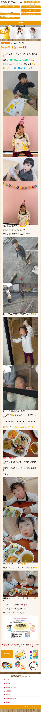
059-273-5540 (31, 10)
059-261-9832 (10, 6)
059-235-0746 (31, 14)
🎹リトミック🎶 (32, 645)
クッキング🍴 (8, 646)
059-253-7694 (31, 6)
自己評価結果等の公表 (33, 2)
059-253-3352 (10, 18)
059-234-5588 (10, 14)
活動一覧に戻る (19, 645)
